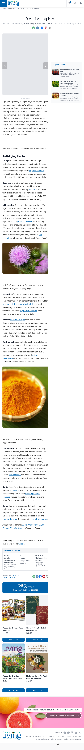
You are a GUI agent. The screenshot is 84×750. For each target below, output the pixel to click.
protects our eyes (17, 319)
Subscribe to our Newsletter (63, 715)
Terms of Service (58, 736)
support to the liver (28, 310)
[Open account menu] (75, 3)
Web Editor (47, 23)
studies (32, 189)
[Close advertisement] (58, 744)
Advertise (38, 736)
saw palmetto (15, 474)
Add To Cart (13, 640)
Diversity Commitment (73, 736)
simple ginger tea (39, 519)
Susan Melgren (31, 23)
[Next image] (45, 65)
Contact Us (30, 736)
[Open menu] (3, 3)
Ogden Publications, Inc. (72, 739)
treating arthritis (9, 304)
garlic (14, 490)
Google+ (22, 544)
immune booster (9, 519)
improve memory (36, 170)
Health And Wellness (22, 8)
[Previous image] (4, 65)
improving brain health (28, 304)
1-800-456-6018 (32, 590)
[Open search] (81, 3)
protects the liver (24, 221)
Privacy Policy (47, 736)
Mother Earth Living (8, 8)
